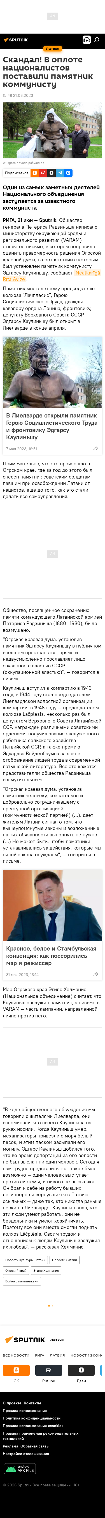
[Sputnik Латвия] (17, 41)
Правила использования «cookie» (33, 1425)
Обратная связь (34, 1446)
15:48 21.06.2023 (18, 95)
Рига (39, 1355)
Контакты (32, 1403)
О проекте (12, 1403)
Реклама (10, 1446)
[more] (95, 448)
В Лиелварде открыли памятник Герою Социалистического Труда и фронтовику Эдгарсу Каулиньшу (51, 426)
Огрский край (16, 1270)
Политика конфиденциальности (31, 1418)
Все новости (16, 1355)
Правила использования (25, 1410)
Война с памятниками (22, 1281)
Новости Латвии (64, 1260)
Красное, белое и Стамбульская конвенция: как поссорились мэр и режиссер (51, 955)
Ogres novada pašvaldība (25, 163)
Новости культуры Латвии (25, 1260)
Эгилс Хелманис (46, 1270)
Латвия (57, 1355)
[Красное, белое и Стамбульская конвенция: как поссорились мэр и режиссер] (52, 905)
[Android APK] (20, 1469)
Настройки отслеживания (26, 1453)
